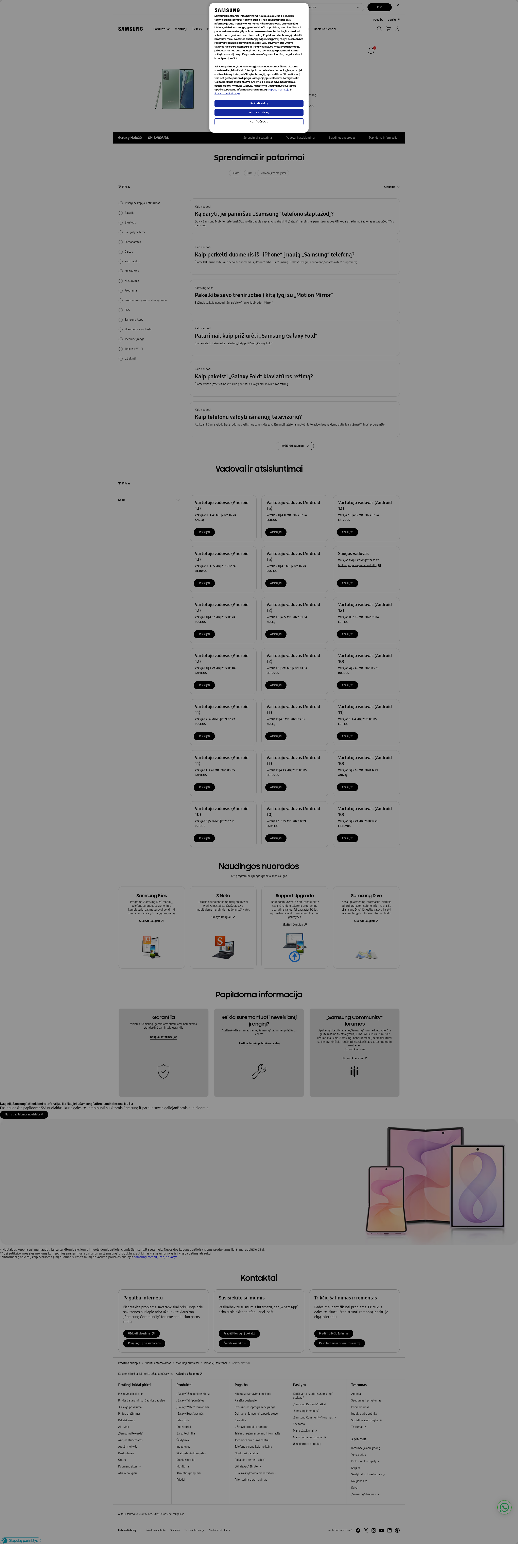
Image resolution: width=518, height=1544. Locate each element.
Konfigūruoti (259, 121)
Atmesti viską (259, 112)
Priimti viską (259, 103)
